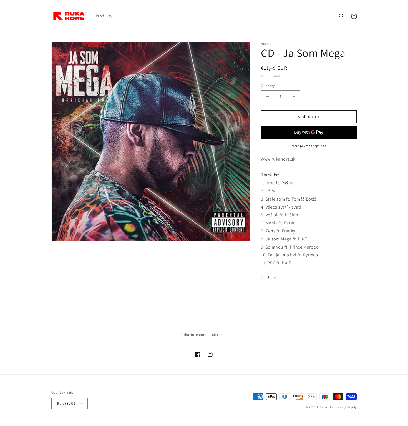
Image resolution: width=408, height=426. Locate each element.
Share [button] (272, 277)
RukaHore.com (193, 334)
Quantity (268, 85)
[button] (342, 16)
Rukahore (323, 407)
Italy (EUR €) (67, 403)
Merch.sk (220, 334)
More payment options (309, 146)
